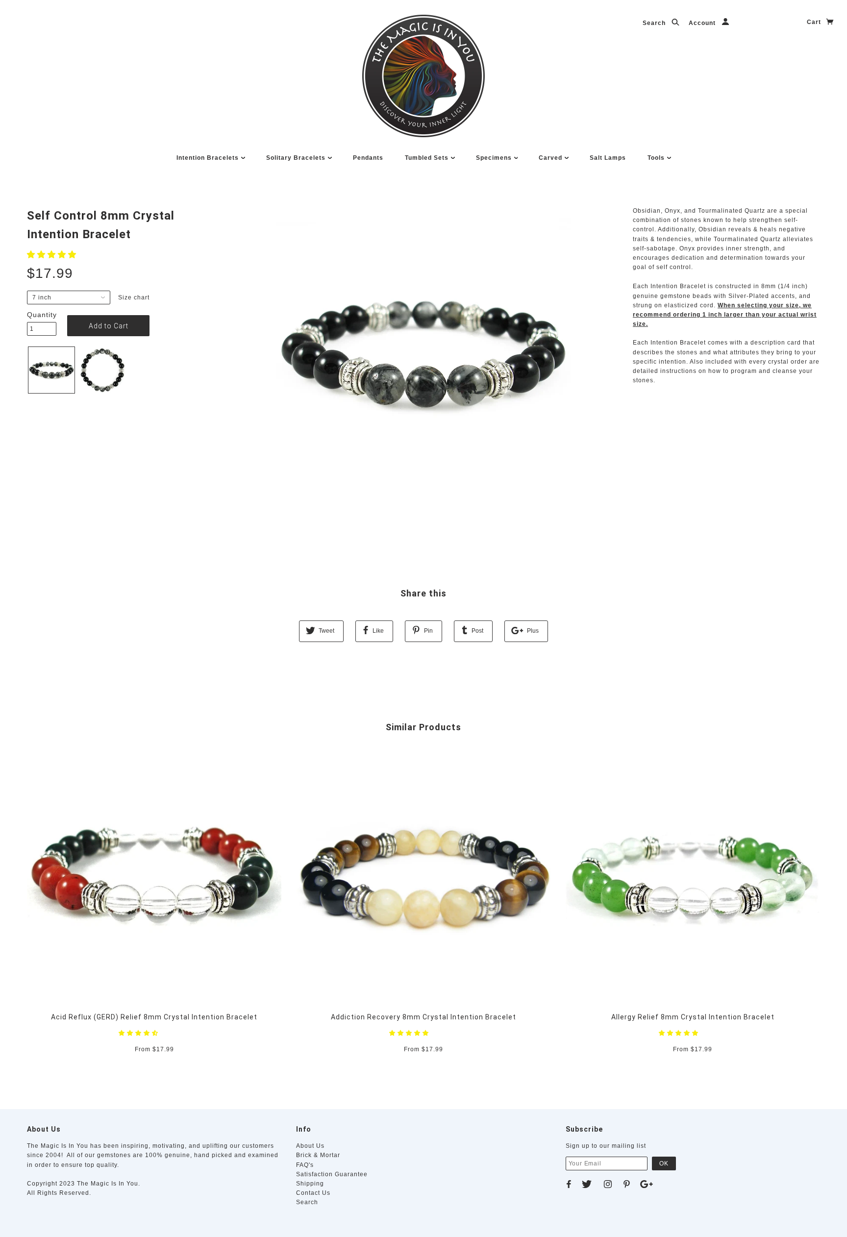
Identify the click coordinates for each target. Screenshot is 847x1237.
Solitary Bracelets (296, 157)
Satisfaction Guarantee (332, 1174)
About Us (310, 1145)
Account (703, 23)
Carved (551, 157)
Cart (815, 22)
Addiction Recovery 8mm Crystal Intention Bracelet (423, 1017)
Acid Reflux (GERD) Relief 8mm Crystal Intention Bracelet (154, 1017)
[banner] (423, 76)
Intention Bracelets (208, 157)
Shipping (310, 1183)
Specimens (495, 157)
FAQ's (305, 1165)
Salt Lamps (608, 157)
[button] (53, 254)
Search (655, 23)
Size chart (133, 297)
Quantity (41, 315)
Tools (657, 157)
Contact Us (313, 1192)
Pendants (368, 157)
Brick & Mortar (318, 1155)
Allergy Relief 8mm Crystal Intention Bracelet (692, 1017)
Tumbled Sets (427, 157)
